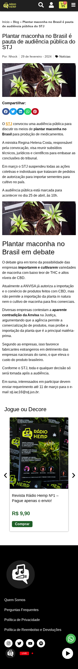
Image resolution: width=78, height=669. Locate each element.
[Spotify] (41, 643)
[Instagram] (8, 643)
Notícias (64, 56)
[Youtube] (30, 643)
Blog (16, 22)
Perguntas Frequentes (21, 610)
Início (6, 22)
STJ (9, 124)
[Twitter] (19, 643)
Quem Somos (14, 600)
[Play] (67, 653)
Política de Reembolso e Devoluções (32, 630)
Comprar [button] (22, 524)
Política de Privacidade (22, 620)
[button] (6, 111)
